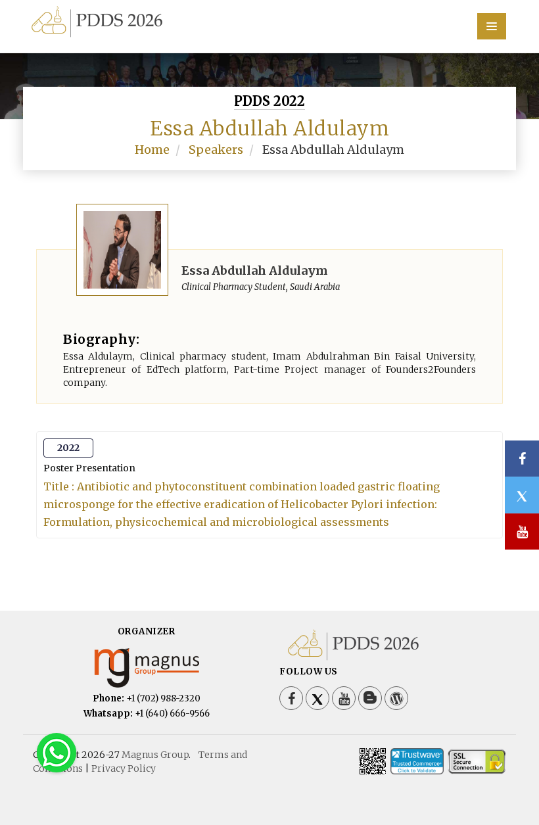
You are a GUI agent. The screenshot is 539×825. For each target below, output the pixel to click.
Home (152, 149)
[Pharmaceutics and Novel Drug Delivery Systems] (269, 20)
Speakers (216, 149)
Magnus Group (155, 755)
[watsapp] (56, 752)
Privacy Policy (123, 768)
